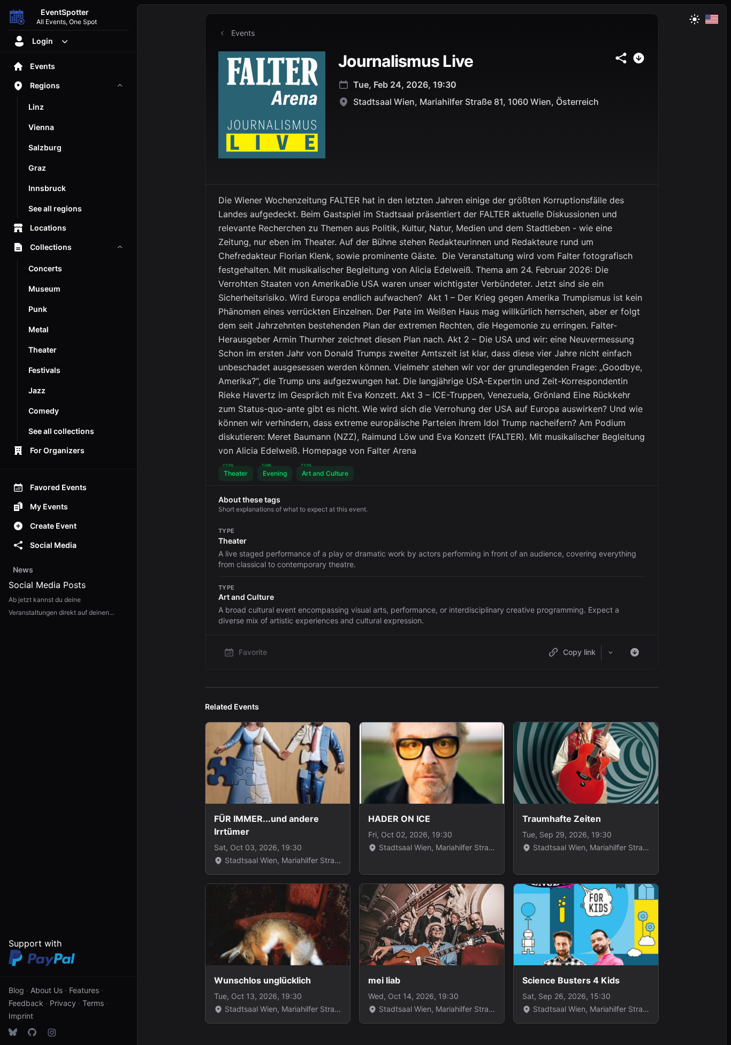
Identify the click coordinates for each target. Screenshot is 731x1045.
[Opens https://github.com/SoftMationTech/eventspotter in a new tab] (32, 1032)
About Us (47, 990)
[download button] (638, 58)
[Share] (610, 652)
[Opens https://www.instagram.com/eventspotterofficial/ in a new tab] (51, 1032)
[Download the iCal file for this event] (634, 652)
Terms (93, 1003)
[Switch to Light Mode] (694, 19)
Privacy (63, 1003)
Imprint (21, 1015)
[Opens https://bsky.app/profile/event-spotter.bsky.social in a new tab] (13, 1032)
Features (84, 990)
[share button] (621, 58)
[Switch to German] (711, 19)
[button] (235, 473)
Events (243, 32)
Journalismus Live (405, 61)
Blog (16, 990)
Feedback (26, 1003)
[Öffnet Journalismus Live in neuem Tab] (271, 104)
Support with (35, 943)
